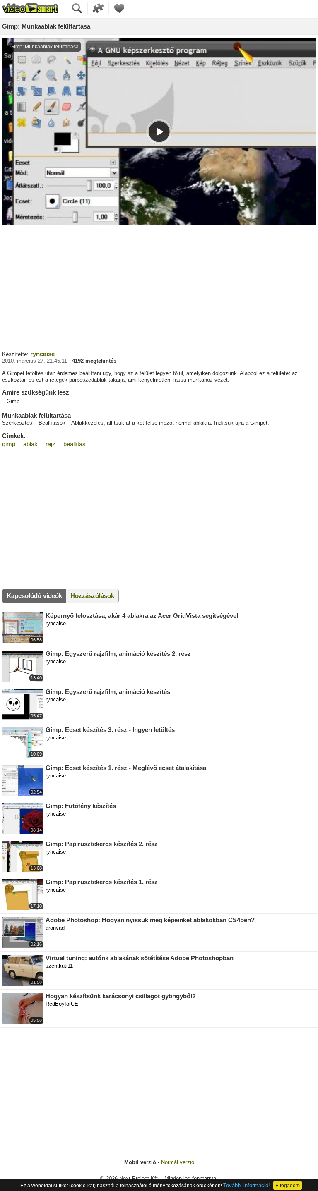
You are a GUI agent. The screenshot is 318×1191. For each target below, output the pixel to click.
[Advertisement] (159, 286)
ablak (30, 443)
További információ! (246, 1185)
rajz (50, 443)
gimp (8, 443)
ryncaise (42, 353)
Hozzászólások (92, 595)
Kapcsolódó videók (34, 595)
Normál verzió (177, 1162)
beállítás (74, 443)
